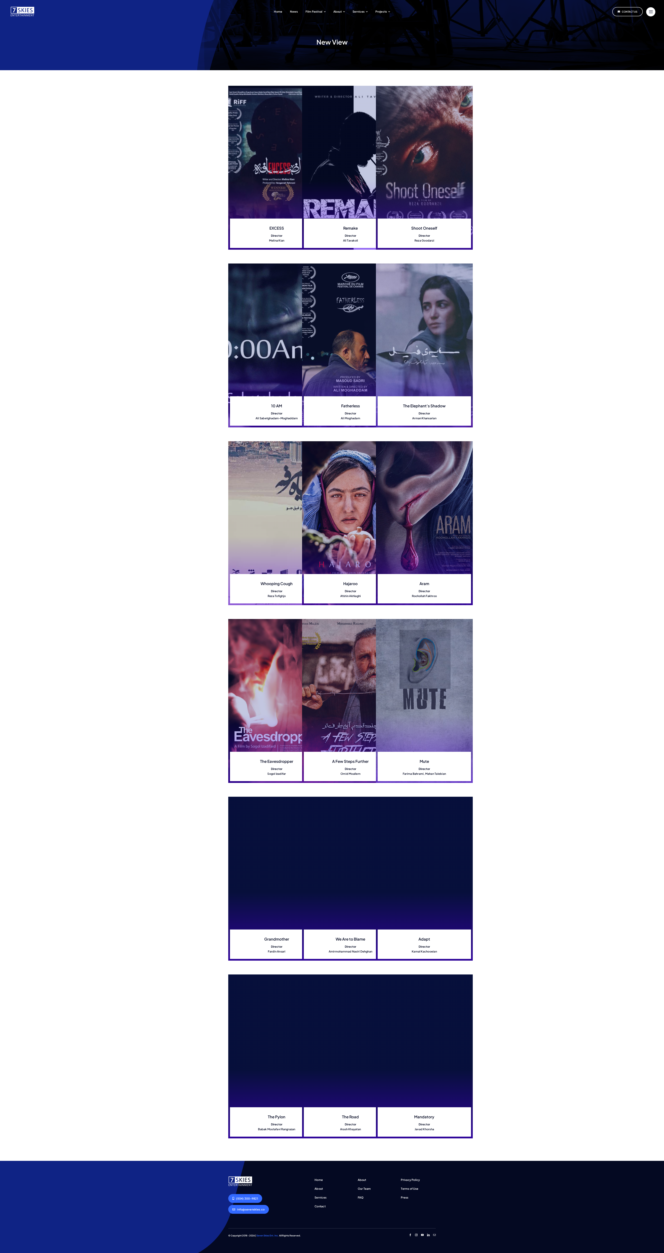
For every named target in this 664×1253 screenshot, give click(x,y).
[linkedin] (428, 1235)
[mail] (434, 1235)
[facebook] (410, 1235)
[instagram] (416, 1235)
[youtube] (422, 1235)
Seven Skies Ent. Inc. (267, 1235)
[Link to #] (650, 11)
